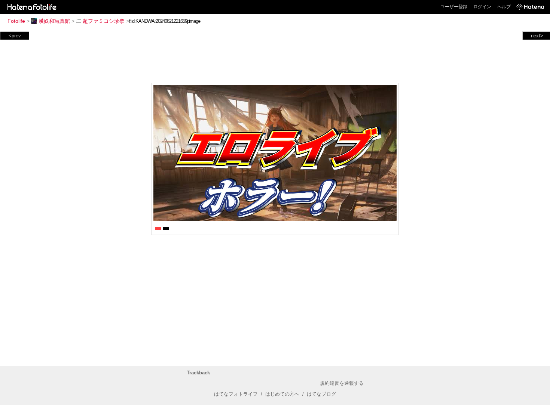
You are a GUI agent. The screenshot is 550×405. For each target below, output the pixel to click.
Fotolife (16, 21)
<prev (15, 35)
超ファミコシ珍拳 (104, 21)
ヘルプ (504, 6)
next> (537, 35)
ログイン (482, 6)
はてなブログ (321, 394)
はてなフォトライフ (236, 394)
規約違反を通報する (342, 383)
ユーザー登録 (453, 6)
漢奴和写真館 (54, 21)
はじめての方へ (282, 394)
